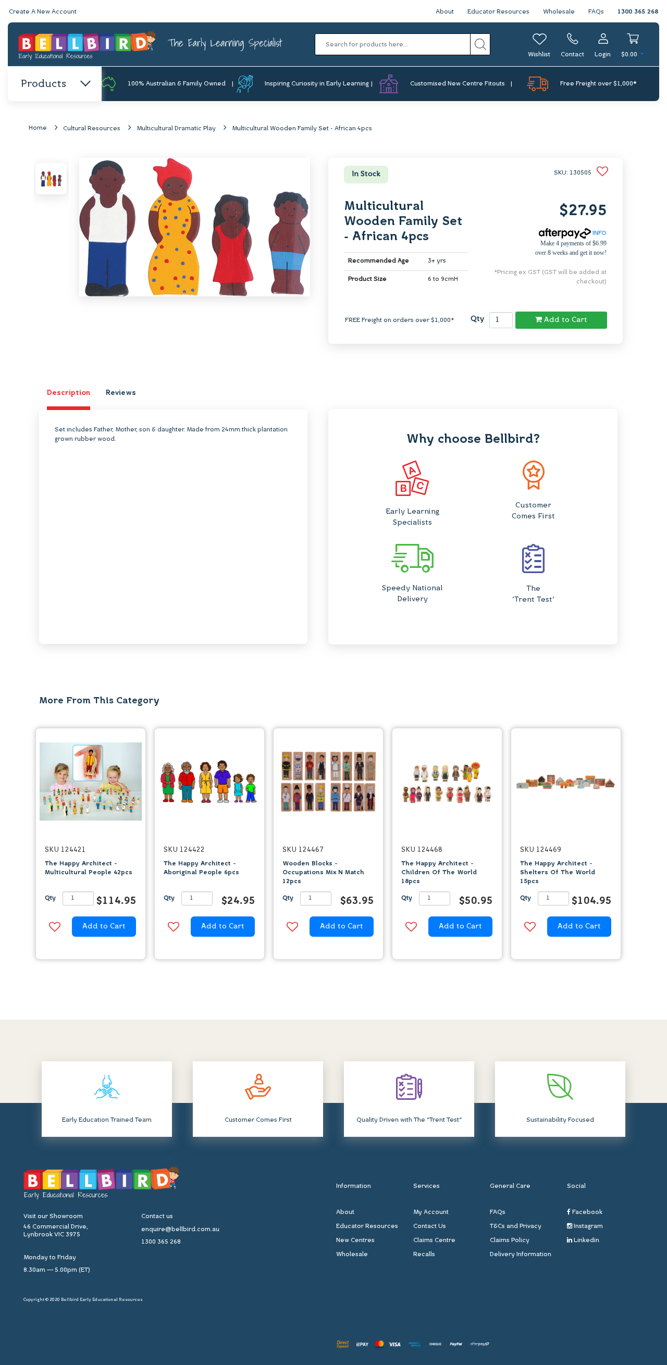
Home (38, 128)
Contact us (157, 1216)
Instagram (587, 1226)
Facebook (586, 1212)
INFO (599, 233)
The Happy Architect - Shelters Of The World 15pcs (557, 873)
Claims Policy (509, 1240)
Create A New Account (43, 12)
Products (43, 84)
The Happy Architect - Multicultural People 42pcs (88, 868)
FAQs (596, 12)
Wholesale (559, 12)
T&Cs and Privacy (515, 1226)
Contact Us (429, 1226)
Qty (477, 319)
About (445, 12)
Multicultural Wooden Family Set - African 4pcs (302, 129)
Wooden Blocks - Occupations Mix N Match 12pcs (323, 873)
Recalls (424, 1254)
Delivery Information (520, 1254)
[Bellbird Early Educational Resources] (87, 44)
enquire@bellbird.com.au (180, 1229)
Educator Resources (498, 12)
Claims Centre (434, 1240)
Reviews (121, 393)
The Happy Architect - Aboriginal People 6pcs (201, 868)
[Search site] (480, 44)
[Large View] (51, 178)
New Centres (355, 1240)
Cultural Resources (91, 129)
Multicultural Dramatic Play (176, 129)
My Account (431, 1212)
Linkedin (585, 1240)
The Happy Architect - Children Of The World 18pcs (439, 873)
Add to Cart (564, 320)
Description (68, 393)
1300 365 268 (637, 12)
